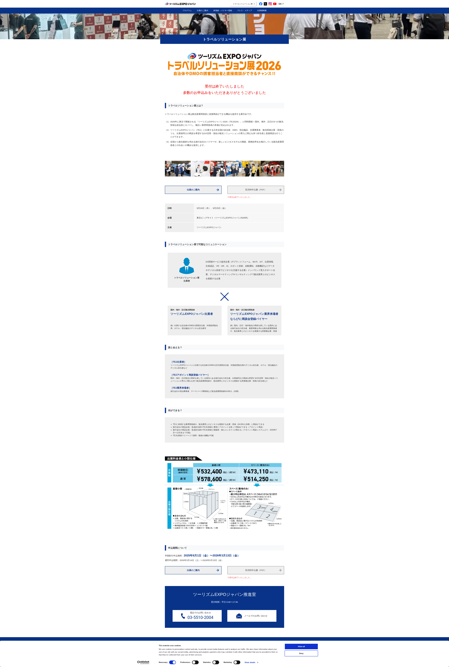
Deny (301, 653)
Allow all (301, 646)
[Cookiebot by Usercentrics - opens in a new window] (143, 662)
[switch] (195, 662)
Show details (250, 662)
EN (280, 4)
